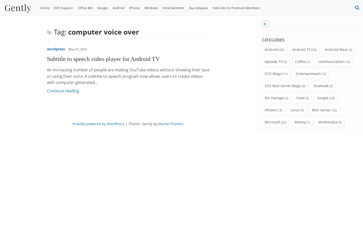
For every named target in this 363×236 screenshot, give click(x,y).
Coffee (300, 61)
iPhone (134, 8)
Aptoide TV (273, 61)
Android (118, 8)
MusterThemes (170, 123)
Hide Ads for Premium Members (236, 8)
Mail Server (321, 110)
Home (44, 8)
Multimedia (327, 122)
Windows (151, 8)
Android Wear (336, 49)
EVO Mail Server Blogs (283, 85)
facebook (321, 85)
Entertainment (173, 8)
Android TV (301, 49)
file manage (274, 98)
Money (300, 122)
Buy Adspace (198, 8)
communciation (331, 61)
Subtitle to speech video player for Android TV (103, 59)
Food (300, 98)
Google (102, 8)
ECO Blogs (273, 73)
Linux (294, 110)
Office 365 (85, 8)
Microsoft (272, 122)
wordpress (56, 49)
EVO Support (63, 8)
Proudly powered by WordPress (98, 123)
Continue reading (63, 91)
